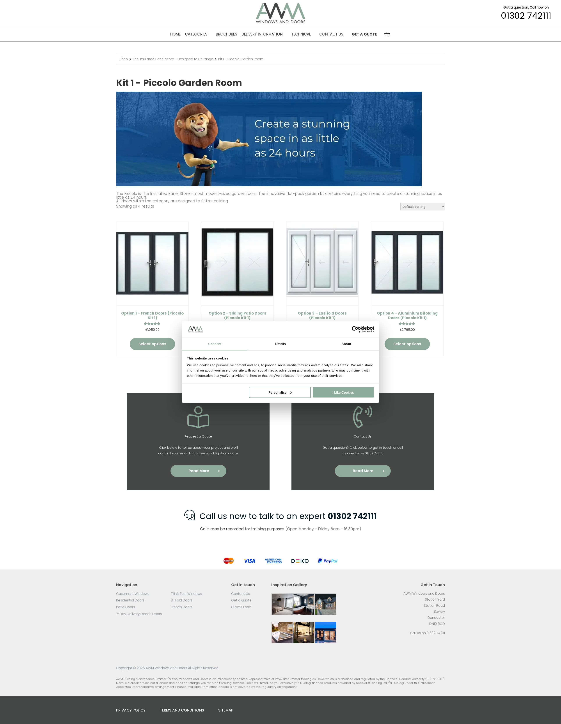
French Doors (181, 607)
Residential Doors (130, 600)
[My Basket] (387, 34)
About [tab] (346, 344)
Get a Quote (241, 600)
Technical (301, 34)
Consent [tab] (214, 344)
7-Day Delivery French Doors (139, 614)
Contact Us (331, 34)
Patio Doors (125, 607)
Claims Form (241, 607)
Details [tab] (280, 344)
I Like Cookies (343, 392)
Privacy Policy (131, 710)
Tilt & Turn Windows (186, 593)
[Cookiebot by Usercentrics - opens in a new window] (355, 329)
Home (175, 34)
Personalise (277, 392)
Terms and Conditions (182, 710)
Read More (198, 470)
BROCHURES (226, 34)
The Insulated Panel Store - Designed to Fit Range (173, 59)
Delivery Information (262, 34)
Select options (152, 344)
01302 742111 (526, 15)
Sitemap (225, 710)
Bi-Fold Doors (181, 600)
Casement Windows (132, 593)
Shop (123, 59)
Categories (196, 34)
